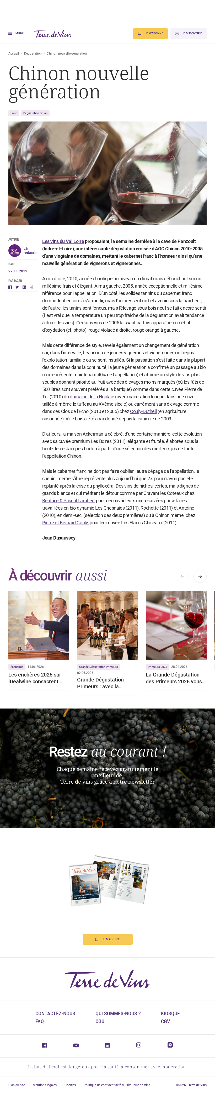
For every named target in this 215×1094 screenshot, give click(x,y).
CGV (165, 1021)
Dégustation (33, 53)
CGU (99, 1021)
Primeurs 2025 (157, 667)
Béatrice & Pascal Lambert (68, 500)
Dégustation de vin (35, 113)
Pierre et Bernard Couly (65, 522)
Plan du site (16, 1085)
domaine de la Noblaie (92, 396)
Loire (13, 113)
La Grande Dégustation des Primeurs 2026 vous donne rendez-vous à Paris (174, 678)
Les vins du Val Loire (63, 241)
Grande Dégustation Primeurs (98, 667)
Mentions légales (45, 1085)
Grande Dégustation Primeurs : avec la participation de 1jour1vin (106, 683)
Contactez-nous (55, 1013)
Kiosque (170, 1013)
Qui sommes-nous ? (118, 1013)
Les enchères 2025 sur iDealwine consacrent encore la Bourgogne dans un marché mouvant (38, 678)
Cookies (70, 1085)
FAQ (39, 1021)
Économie (16, 667)
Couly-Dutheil (143, 411)
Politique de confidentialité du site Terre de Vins (117, 1085)
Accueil (13, 53)
